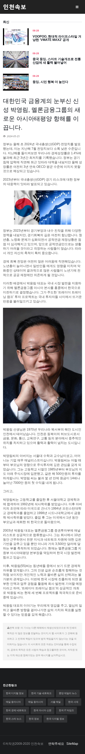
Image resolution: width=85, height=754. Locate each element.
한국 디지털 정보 (15, 693)
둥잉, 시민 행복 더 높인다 (50, 82)
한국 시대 (73, 702)
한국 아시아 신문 (42, 710)
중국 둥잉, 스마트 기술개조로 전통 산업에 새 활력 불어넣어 (57, 60)
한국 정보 (34, 718)
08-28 (36, 30)
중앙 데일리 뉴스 (68, 693)
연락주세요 (56, 743)
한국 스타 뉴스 (13, 718)
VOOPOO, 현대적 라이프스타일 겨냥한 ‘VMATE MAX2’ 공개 (57, 38)
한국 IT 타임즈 (66, 710)
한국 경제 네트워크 (16, 710)
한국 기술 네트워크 (41, 693)
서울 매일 (56, 702)
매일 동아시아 (13, 702)
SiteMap (72, 743)
